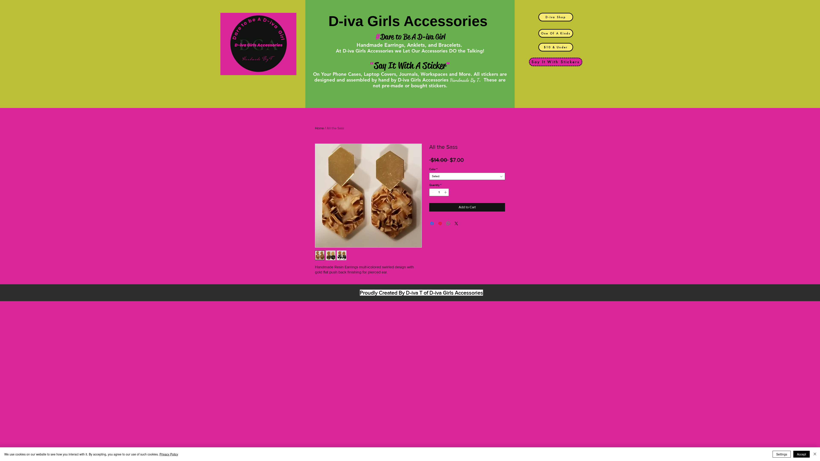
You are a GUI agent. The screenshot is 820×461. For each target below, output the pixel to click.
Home (319, 128)
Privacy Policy (169, 454)
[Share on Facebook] (432, 223)
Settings (781, 454)
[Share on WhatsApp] (448, 223)
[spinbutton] (439, 192)
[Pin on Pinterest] (440, 223)
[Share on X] (456, 223)
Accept (801, 454)
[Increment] (445, 192)
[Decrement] (432, 192)
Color (433, 169)
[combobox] (467, 176)
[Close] (814, 454)
